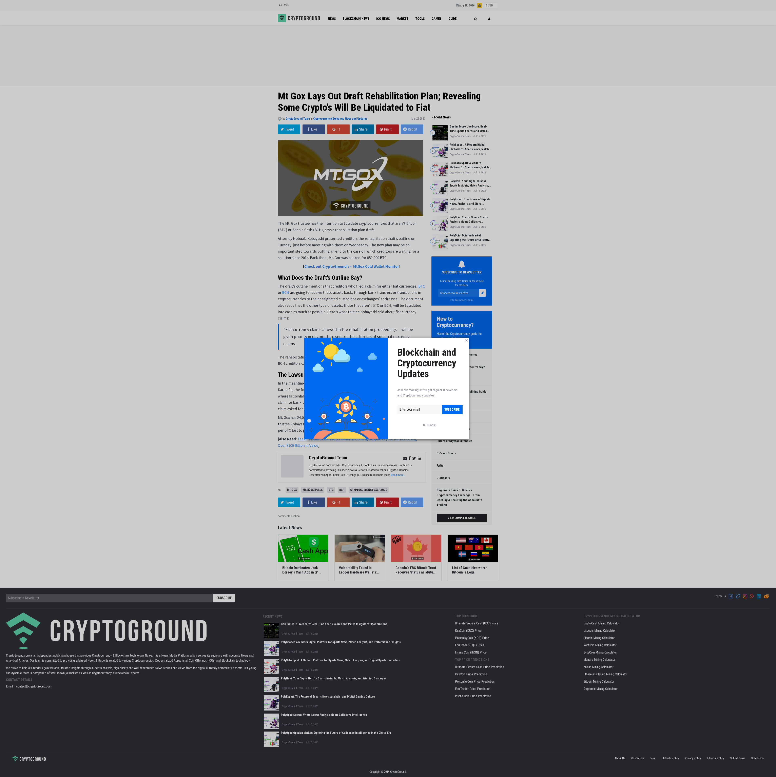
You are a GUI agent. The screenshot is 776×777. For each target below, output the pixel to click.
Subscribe (452, 409)
